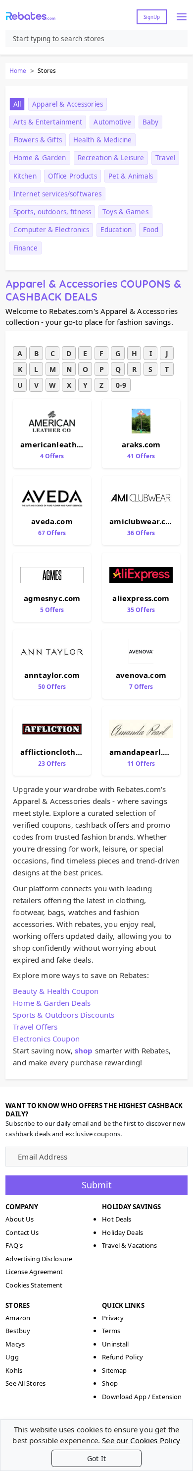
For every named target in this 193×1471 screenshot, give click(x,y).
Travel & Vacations (129, 1245)
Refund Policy (122, 1356)
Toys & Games (125, 211)
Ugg (11, 1356)
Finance (25, 248)
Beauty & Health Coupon (55, 991)
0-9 (121, 385)
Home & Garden (39, 157)
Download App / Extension (142, 1396)
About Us (19, 1219)
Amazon (17, 1317)
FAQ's (14, 1245)
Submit (97, 1185)
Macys (15, 1344)
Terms (111, 1330)
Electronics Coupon (46, 1038)
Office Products (72, 176)
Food (151, 229)
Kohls (13, 1370)
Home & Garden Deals (52, 1003)
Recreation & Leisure (111, 157)
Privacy (113, 1317)
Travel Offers (35, 1027)
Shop (110, 1383)
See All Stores (25, 1383)
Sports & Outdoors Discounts (63, 1015)
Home (17, 70)
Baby (151, 122)
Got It (96, 1458)
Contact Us (22, 1232)
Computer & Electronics (51, 229)
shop (84, 1050)
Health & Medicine (102, 139)
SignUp (152, 16)
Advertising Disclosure (38, 1258)
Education (116, 229)
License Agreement (34, 1271)
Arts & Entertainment (48, 122)
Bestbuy (17, 1330)
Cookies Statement (33, 1285)
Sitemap (114, 1370)
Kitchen (25, 176)
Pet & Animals (130, 176)
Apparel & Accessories (67, 104)
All (17, 104)
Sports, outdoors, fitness (52, 211)
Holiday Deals (122, 1232)
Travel (165, 157)
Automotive (112, 122)
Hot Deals (116, 1219)
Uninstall (115, 1344)
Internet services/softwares (57, 193)
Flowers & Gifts (37, 139)
